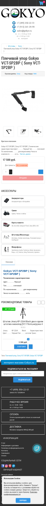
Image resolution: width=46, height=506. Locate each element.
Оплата (3, 456)
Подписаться (24, 380)
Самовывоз (5, 453)
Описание (9, 262)
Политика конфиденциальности (12, 448)
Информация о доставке (10, 445)
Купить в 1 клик (23, 318)
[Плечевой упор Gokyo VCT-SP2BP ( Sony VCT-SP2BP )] (23, 100)
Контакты (4, 451)
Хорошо (23, 500)
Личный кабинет (7, 475)
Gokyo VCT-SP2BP (36, 356)
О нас (3, 443)
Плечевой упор (10, 356)
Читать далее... (26, 154)
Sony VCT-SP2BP (23, 356)
